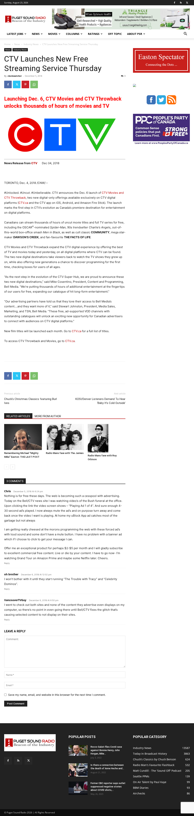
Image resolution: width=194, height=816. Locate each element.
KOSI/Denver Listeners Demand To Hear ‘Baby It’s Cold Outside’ (100, 401)
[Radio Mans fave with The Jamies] (65, 437)
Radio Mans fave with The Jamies (65, 453)
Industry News (31, 44)
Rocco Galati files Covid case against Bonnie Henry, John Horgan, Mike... (106, 750)
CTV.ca (23, 203)
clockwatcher (15, 75)
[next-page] (12, 467)
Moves (52, 34)
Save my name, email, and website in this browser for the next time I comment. (57, 694)
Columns (72, 34)
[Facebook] (174, 2)
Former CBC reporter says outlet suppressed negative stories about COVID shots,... (108, 786)
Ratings (93, 34)
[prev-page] (6, 467)
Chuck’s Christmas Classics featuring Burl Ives (30, 401)
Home (7, 44)
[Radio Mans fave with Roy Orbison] (106, 438)
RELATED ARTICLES (18, 416)
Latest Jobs (15, 34)
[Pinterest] (25, 84)
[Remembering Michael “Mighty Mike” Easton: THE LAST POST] (23, 437)
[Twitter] (187, 2)
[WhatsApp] (34, 84)
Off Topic (115, 34)
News (36, 34)
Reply (7, 563)
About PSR (134, 34)
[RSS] (181, 2)
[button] (185, 34)
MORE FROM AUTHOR (48, 416)
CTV (36, 163)
